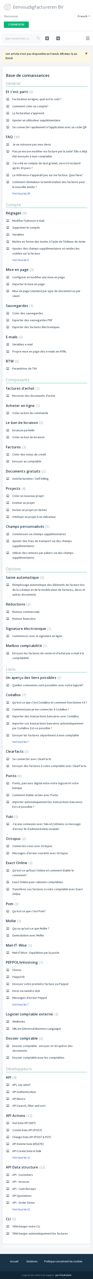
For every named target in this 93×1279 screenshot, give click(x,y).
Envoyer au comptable (26, 461)
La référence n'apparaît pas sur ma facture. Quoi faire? (47, 175)
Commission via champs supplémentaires (39, 534)
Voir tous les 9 (20, 260)
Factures (15, 447)
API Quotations (22, 1196)
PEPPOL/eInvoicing (24, 962)
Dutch (9, 58)
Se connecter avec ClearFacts (31, 759)
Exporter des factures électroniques (36, 327)
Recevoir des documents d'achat (33, 396)
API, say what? (21, 1085)
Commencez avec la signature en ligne (37, 636)
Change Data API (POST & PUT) (31, 1137)
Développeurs (19, 1068)
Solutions (31, 1261)
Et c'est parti (19, 91)
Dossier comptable (24, 1038)
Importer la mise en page (28, 284)
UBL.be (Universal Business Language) (36, 1029)
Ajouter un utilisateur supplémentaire (36, 120)
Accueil (14, 1261)
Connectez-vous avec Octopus (32, 846)
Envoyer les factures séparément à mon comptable (45, 735)
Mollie (13, 921)
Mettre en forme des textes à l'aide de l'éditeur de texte (48, 241)
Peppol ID (18, 977)
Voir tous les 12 (21, 1157)
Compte (13, 204)
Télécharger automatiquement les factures (40, 1233)
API (10, 1077)
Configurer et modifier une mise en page (38, 277)
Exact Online (18, 862)
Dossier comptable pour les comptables (38, 1057)
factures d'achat (22, 388)
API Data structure (25, 1167)
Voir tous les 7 (20, 742)
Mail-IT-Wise (18, 945)
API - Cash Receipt (24, 1189)
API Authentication (24, 1092)
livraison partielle (23, 430)
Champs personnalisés (27, 526)
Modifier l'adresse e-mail (28, 221)
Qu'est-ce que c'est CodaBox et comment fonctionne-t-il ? (49, 702)
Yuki (11, 816)
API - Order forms (23, 1203)
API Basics (19, 1099)
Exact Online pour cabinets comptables (37, 882)
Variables (18, 234)
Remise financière (24, 619)
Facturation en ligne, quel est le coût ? (36, 99)
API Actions (18, 1115)
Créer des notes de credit (29, 454)
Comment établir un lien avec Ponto (35, 795)
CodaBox (15, 694)
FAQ (12, 136)
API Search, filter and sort (28, 1106)
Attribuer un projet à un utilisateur (34, 517)
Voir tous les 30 (21, 193)
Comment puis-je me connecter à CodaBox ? (40, 709)
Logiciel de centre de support (38, 1275)
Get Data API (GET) (24, 1123)
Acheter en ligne (22, 405)
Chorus (16, 970)
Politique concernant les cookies (63, 1261)
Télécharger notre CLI (26, 1226)
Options (13, 568)
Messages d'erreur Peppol (29, 998)
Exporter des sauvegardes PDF (32, 320)
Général (13, 83)
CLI (10, 1219)
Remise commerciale (26, 612)
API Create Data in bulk (26, 1151)
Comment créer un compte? (30, 106)
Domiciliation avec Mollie (28, 935)
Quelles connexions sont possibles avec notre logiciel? (47, 685)
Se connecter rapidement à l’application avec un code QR (49, 127)
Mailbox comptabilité (26, 645)
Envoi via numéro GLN (26, 991)
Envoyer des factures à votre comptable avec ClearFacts (49, 766)
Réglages (16, 213)
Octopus (15, 838)
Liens (11, 669)
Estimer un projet (23, 503)
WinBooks (18, 1021)
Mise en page (19, 269)
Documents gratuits (25, 471)
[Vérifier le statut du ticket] (58, 38)
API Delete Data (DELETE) (28, 1144)
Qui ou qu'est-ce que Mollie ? (30, 928)
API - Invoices (20, 1182)
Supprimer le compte (26, 227)
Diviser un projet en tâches (29, 510)
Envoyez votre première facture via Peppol (40, 984)
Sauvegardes (19, 305)
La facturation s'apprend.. (28, 113)
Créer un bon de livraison (28, 437)
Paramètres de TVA (24, 368)
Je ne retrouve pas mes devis (31, 144)
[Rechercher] (38, 38)
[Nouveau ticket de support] (47, 38)
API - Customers (22, 1175)
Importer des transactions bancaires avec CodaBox (45, 716)
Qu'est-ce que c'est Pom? (29, 911)
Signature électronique (28, 628)
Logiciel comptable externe (31, 1014)
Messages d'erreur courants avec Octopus (40, 853)
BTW (12, 361)
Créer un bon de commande (30, 413)
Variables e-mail (22, 344)
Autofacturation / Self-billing (30, 479)
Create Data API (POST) (27, 1130)
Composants (17, 379)
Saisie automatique (24, 577)
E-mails (14, 337)
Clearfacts (17, 751)
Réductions (17, 604)
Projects (15, 488)
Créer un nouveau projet (28, 496)
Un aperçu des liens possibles (33, 677)
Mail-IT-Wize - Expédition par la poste (35, 953)
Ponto (13, 775)
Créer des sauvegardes (27, 313)
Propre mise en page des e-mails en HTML (39, 351)
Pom (11, 903)
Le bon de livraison (24, 422)
